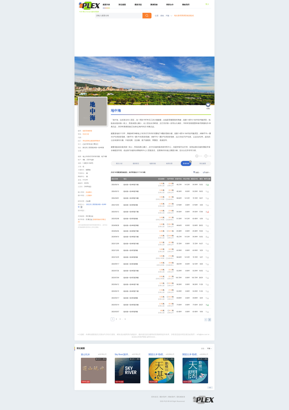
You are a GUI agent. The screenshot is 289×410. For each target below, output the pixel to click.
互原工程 (86, 134)
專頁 (200, 156)
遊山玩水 (85, 354)
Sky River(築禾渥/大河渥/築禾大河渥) (122, 354)
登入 (207, 4)
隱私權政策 (181, 397)
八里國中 (89, 195)
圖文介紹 (119, 163)
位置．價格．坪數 (162, 16)
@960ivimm (151, 337)
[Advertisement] (144, 38)
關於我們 (163, 397)
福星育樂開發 (87, 131)
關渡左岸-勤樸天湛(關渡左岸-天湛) (156, 354)
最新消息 (138, 5)
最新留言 (136, 163)
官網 (209, 156)
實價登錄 (154, 5)
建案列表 (106, 5)
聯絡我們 (185, 5)
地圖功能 (152, 163)
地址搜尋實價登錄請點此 (184, 15)
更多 (210, 387)
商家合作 (170, 5)
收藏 (208, 103)
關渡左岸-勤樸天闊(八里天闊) (190, 354)
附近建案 (122, 5)
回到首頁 (154, 397)
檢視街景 (169, 163)
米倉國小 (89, 192)
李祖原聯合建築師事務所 (91, 141)
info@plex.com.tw (203, 334)
